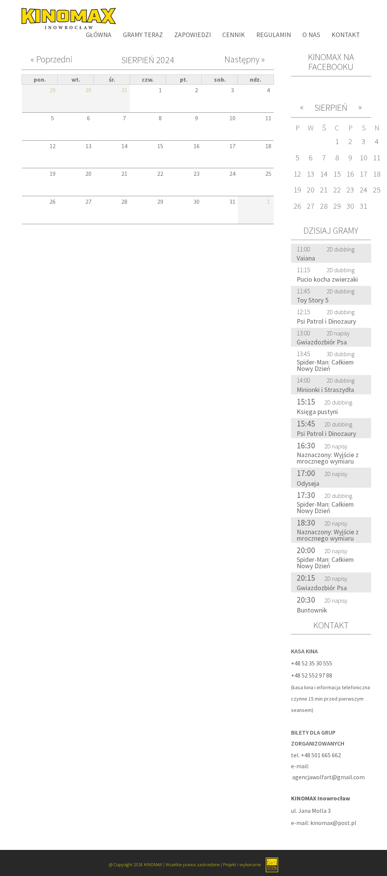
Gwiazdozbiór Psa (322, 342)
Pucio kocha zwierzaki (327, 279)
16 (350, 174)
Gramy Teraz (143, 35)
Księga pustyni (317, 412)
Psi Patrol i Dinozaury (326, 321)
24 (363, 190)
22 (337, 190)
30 (350, 206)
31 (363, 206)
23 (350, 190)
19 (297, 190)
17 (363, 174)
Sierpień (330, 107)
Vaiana (306, 258)
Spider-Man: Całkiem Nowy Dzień (325, 365)
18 (377, 174)
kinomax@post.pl (333, 822)
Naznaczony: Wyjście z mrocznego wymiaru (328, 458)
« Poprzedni (52, 59)
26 (297, 206)
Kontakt (345, 35)
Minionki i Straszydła (325, 390)
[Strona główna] (66, 18)
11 (377, 158)
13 (310, 174)
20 (310, 190)
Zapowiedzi (192, 35)
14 (324, 174)
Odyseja (308, 483)
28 (324, 206)
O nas (311, 35)
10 (363, 158)
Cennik (233, 35)
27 (310, 206)
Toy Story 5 (312, 300)
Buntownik (312, 610)
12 (297, 174)
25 (377, 190)
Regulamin (273, 35)
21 (324, 190)
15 (337, 174)
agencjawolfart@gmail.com (328, 777)
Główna (98, 35)
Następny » (244, 59)
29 (337, 206)
